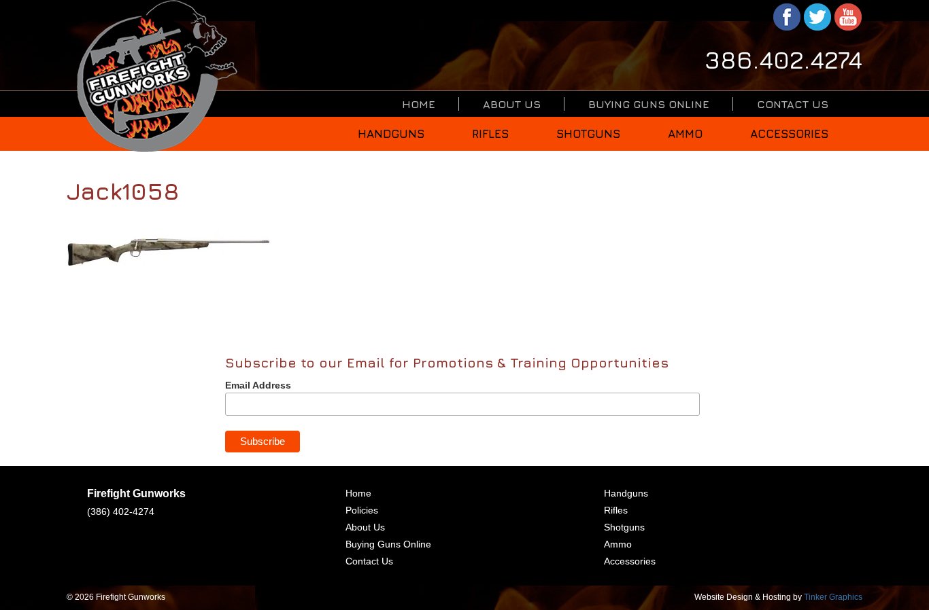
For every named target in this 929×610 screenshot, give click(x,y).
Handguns (391, 134)
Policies (361, 510)
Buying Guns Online (648, 104)
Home (418, 104)
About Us (512, 104)
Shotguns (588, 134)
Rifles (490, 134)
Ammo (685, 134)
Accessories (789, 134)
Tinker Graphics (833, 597)
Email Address (258, 385)
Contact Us (792, 104)
